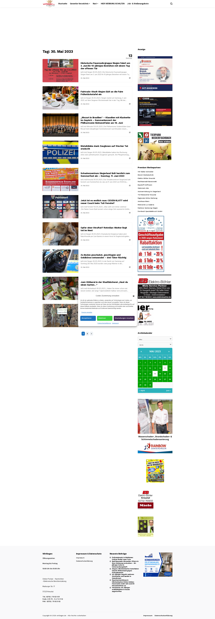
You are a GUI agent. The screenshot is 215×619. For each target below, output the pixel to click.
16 (145, 374)
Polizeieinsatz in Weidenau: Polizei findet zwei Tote (122, 558)
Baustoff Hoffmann (145, 185)
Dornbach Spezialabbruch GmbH (150, 211)
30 (145, 385)
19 (160, 374)
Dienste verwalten (86, 312)
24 (150, 379)
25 (155, 379)
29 (140, 385)
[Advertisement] (107, 28)
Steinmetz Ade (143, 188)
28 (170, 379)
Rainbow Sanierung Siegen (148, 208)
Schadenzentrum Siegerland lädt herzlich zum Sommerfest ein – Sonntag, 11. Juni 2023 (105, 174)
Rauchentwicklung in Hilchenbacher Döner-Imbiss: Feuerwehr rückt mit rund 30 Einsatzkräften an (123, 583)
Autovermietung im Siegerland (149, 191)
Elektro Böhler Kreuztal (146, 178)
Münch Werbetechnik (145, 175)
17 (150, 374)
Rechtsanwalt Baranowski (147, 181)
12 (160, 368)
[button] (133, 296)
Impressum (115, 323)
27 (165, 379)
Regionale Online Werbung (147, 198)
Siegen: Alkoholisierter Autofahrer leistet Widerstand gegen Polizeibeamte (125, 570)
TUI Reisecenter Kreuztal (147, 195)
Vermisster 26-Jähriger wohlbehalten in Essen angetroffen (121, 589)
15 (140, 374)
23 (145, 379)
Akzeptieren (86, 318)
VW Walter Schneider (145, 172)
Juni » (168, 390)
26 (160, 379)
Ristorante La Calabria (146, 205)
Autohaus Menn (143, 201)
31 (150, 385)
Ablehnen (102, 318)
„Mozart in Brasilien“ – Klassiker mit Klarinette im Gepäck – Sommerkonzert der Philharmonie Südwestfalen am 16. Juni (105, 120)
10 (150, 368)
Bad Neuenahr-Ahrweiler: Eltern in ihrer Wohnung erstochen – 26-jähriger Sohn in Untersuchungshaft (125, 564)
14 (170, 368)
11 (155, 368)
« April (142, 390)
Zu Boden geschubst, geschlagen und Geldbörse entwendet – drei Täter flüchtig (103, 256)
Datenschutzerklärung (104, 323)
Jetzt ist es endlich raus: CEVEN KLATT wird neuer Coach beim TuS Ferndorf (104, 201)
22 (140, 379)
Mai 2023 (155, 351)
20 (165, 374)
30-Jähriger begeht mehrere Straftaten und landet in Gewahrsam (123, 576)
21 (170, 374)
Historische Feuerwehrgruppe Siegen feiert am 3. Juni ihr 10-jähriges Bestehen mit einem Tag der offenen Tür (105, 66)
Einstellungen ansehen (124, 318)
